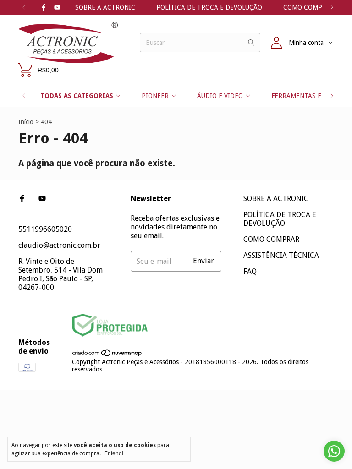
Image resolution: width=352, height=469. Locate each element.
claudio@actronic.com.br (59, 245)
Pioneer (155, 95)
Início (25, 121)
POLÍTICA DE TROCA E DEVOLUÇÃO (209, 7)
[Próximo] (332, 7)
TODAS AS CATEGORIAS (76, 95)
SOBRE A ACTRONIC (105, 7)
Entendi (113, 453)
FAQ (250, 271)
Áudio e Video (220, 95)
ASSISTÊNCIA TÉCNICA (281, 255)
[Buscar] (251, 42)
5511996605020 (45, 229)
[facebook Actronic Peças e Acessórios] (43, 7)
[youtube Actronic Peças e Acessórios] (57, 7)
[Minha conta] (276, 42)
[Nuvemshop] (107, 354)
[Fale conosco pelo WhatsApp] (334, 451)
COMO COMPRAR (309, 7)
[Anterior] (24, 7)
